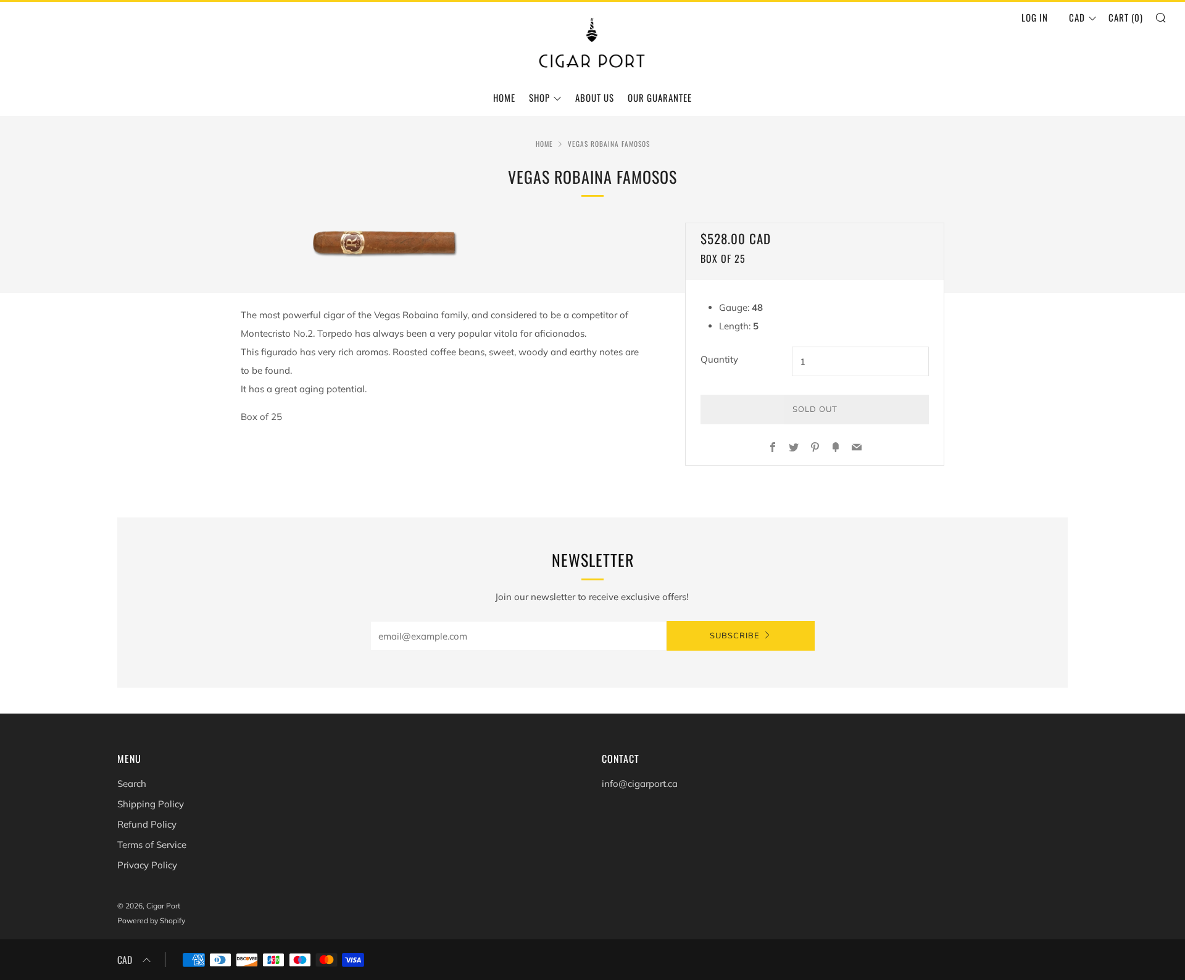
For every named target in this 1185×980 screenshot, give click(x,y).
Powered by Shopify (151, 920)
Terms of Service (151, 844)
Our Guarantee (660, 97)
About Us (594, 97)
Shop (539, 97)
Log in (1034, 17)
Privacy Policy (147, 865)
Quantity (719, 359)
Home (504, 97)
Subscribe (735, 635)
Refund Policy (147, 824)
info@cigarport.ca (640, 783)
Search (131, 783)
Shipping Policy (150, 804)
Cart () (1125, 17)
